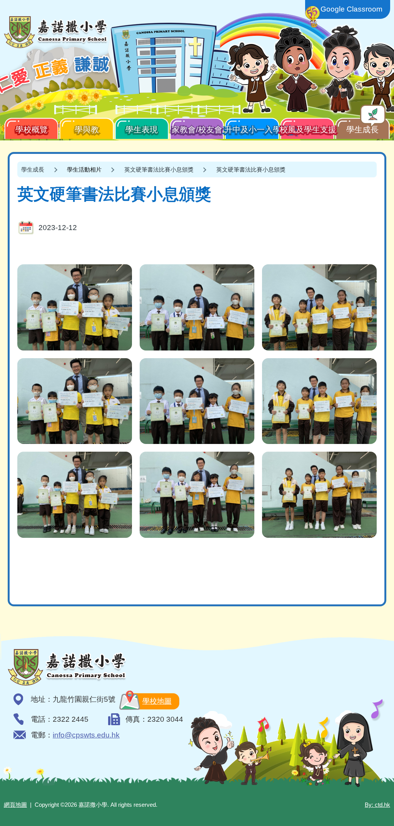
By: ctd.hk (377, 804)
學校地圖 (157, 701)
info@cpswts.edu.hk (86, 735)
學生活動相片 (84, 169)
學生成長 (362, 129)
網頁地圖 (15, 804)
